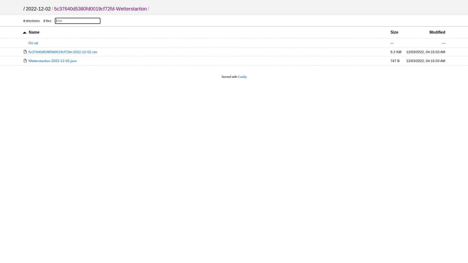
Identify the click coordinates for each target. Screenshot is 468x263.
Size (394, 32)
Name (34, 32)
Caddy (242, 77)
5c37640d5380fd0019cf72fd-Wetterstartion (100, 8)
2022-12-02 (38, 8)
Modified (437, 32)
